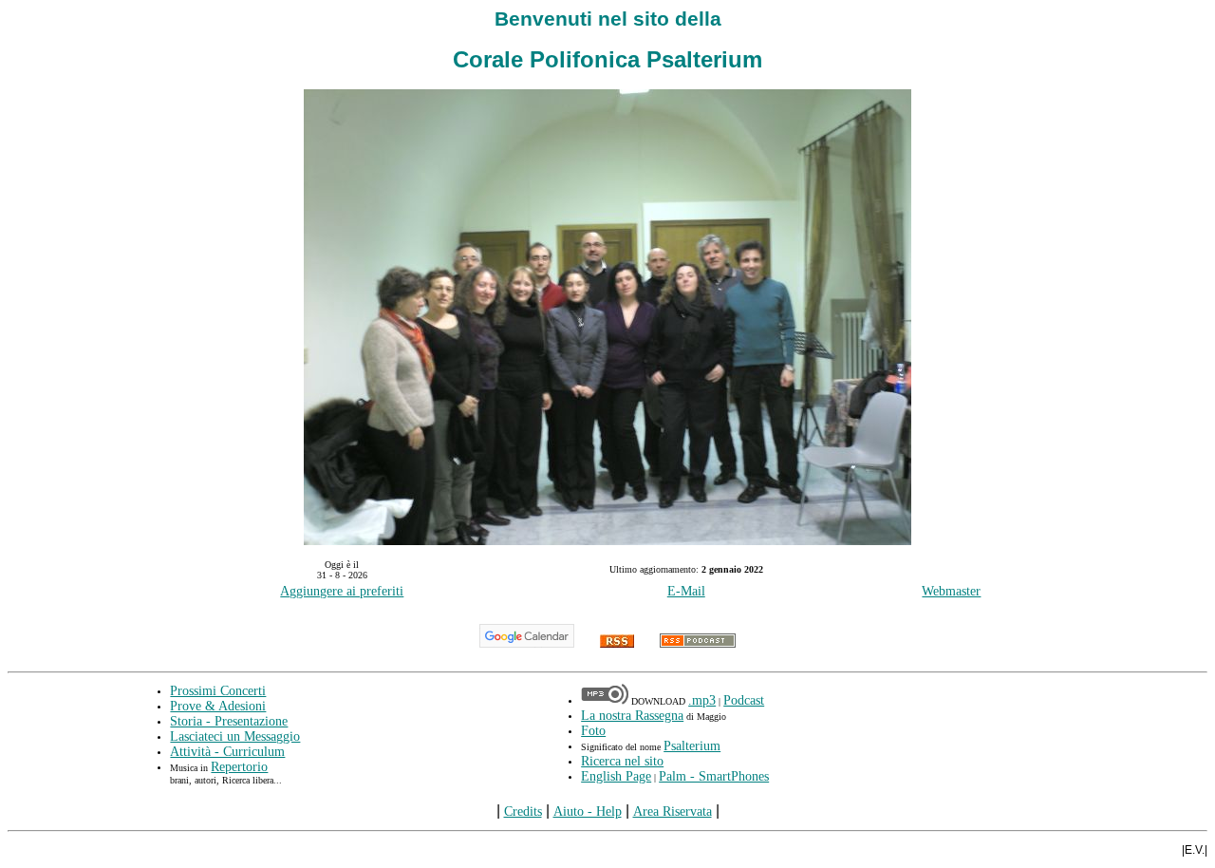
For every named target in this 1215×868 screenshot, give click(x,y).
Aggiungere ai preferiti (341, 591)
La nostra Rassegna (632, 715)
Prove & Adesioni (218, 706)
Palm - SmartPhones (714, 776)
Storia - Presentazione (229, 721)
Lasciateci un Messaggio (235, 736)
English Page (616, 776)
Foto (593, 731)
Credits (523, 811)
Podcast (743, 700)
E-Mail (686, 591)
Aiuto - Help (587, 811)
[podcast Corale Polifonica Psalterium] (698, 643)
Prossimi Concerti (218, 691)
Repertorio (239, 767)
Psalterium (692, 746)
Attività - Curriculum (227, 752)
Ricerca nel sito (622, 761)
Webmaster (951, 591)
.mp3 (702, 700)
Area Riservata (672, 811)
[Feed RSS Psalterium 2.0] (617, 643)
